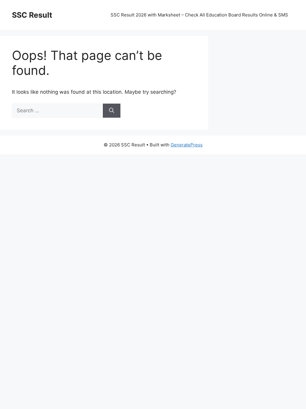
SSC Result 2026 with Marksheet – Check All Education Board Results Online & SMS (199, 15)
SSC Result (32, 14)
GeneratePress (187, 145)
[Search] (111, 111)
